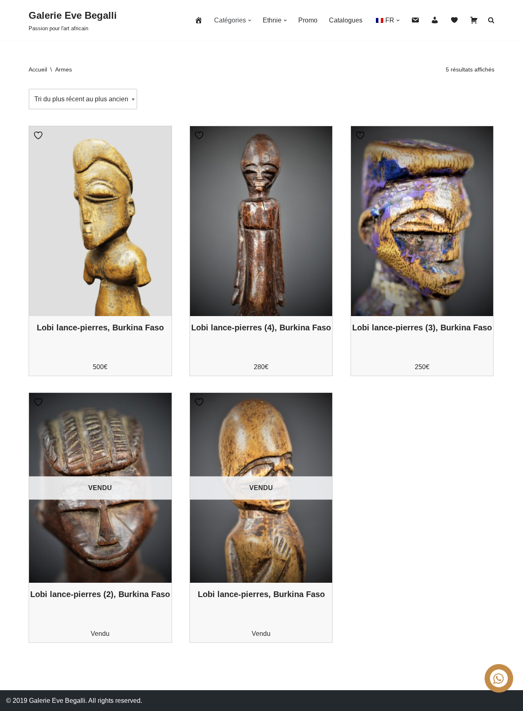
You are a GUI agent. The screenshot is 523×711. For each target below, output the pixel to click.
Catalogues (345, 20)
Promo (307, 20)
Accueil (38, 69)
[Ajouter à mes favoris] (39, 135)
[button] (249, 20)
